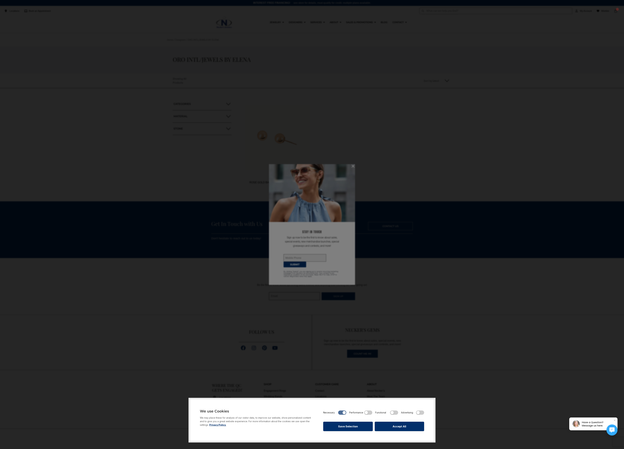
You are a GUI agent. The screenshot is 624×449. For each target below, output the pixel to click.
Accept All (399, 426)
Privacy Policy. (217, 424)
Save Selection (348, 426)
